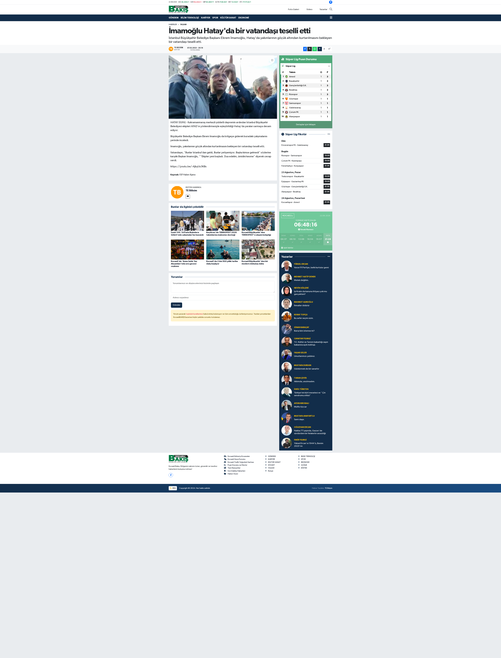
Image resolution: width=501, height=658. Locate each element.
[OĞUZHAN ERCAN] (286, 430)
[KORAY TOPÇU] (286, 316)
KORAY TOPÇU (300, 315)
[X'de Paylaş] (309, 49)
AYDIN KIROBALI (301, 403)
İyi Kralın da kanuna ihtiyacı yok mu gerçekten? (310, 292)
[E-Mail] (188, 196)
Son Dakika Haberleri (236, 471)
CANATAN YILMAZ (302, 339)
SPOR (215, 18)
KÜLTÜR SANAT (228, 18)
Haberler (173, 24)
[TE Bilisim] (177, 192)
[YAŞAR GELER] (286, 354)
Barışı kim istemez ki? (304, 331)
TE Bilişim (328, 488)
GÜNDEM (173, 18)
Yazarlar (323, 9)
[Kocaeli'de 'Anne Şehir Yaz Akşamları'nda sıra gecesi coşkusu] (187, 249)
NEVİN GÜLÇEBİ (301, 288)
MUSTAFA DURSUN (302, 365)
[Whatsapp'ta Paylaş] (314, 49)
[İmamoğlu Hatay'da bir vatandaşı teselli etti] (223, 87)
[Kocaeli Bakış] (178, 9)
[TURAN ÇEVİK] (286, 380)
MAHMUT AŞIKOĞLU (303, 302)
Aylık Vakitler (288, 248)
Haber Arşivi (233, 474)
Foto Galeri (293, 9)
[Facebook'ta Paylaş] (305, 49)
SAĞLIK (304, 465)
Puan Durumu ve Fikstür (237, 465)
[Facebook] (171, 475)
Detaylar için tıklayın (305, 124)
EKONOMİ (243, 18)
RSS (174, 488)
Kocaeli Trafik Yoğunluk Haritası (241, 462)
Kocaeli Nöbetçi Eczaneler (239, 456)
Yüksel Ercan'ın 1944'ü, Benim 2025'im (308, 444)
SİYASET (271, 465)
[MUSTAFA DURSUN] (286, 367)
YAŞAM (183, 24)
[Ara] (331, 9)
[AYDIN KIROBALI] (286, 405)
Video (309, 9)
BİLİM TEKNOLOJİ (190, 18)
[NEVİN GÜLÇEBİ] (286, 291)
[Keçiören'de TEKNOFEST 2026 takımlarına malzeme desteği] (222, 221)
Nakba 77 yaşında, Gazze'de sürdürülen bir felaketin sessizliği (310, 432)
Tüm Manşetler (234, 468)
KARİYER (205, 18)
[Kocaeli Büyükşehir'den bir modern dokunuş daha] (258, 249)
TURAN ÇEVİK (300, 378)
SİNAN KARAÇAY (301, 327)
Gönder (176, 305)
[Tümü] (329, 257)
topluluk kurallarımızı (194, 314)
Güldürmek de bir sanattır (306, 369)
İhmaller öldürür (301, 305)
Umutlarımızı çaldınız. (304, 356)
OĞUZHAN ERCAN (302, 427)
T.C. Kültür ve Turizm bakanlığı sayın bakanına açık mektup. (311, 343)
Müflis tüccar (300, 407)
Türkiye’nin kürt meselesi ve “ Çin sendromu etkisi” (310, 394)
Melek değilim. (301, 280)
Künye (270, 471)
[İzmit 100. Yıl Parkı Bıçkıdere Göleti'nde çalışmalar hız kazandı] (187, 221)
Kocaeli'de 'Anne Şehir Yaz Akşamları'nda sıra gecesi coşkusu (184, 263)
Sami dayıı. (299, 419)
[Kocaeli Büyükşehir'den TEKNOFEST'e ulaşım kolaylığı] (258, 221)
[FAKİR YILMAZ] (286, 443)
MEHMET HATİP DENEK (304, 277)
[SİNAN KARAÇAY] (286, 329)
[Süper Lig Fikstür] (329, 134)
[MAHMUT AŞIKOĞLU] (286, 304)
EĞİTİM (304, 468)
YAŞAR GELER (300, 353)
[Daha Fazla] (320, 49)
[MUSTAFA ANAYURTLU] (286, 418)
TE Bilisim (191, 190)
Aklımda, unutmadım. (304, 381)
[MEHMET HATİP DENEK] (286, 278)
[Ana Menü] (331, 17)
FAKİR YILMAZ (300, 440)
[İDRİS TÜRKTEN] (286, 392)
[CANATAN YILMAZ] (286, 342)
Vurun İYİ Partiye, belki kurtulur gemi (311, 267)
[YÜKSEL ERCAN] (286, 266)
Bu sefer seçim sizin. (303, 318)
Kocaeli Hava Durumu (236, 459)
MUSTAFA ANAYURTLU (304, 416)
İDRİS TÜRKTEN (301, 389)
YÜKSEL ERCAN (301, 264)
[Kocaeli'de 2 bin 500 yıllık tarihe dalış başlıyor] (222, 249)
